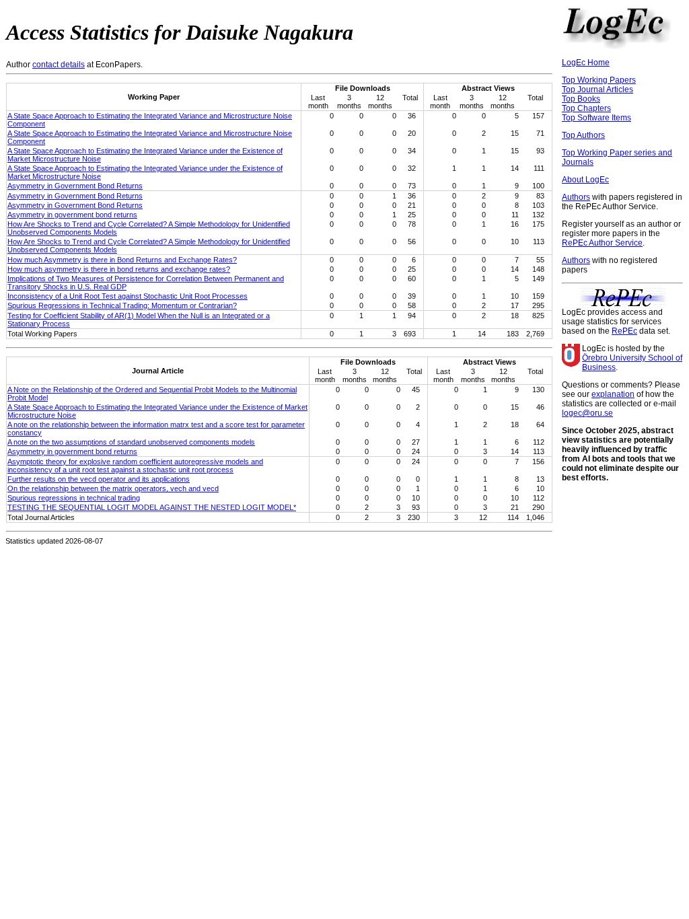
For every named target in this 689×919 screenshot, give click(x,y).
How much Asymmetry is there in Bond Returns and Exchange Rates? (122, 260)
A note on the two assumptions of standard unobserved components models (131, 442)
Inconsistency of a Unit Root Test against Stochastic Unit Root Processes (127, 296)
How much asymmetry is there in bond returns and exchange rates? (118, 269)
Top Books (581, 99)
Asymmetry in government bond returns (72, 215)
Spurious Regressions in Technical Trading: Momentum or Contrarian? (122, 305)
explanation (612, 394)
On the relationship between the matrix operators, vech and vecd (113, 488)
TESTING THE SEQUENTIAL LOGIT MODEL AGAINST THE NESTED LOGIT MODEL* (151, 507)
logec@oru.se (587, 413)
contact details (58, 64)
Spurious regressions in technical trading (73, 498)
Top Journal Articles (597, 89)
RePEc (624, 331)
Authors (576, 197)
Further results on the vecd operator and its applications (98, 479)
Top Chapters (586, 108)
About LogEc (585, 179)
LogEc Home (586, 62)
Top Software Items (596, 117)
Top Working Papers (599, 80)
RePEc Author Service (602, 243)
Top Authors (583, 135)
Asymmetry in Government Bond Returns (75, 186)
